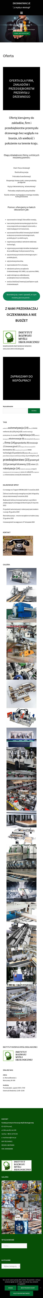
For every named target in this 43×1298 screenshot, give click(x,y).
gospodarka (22, 442)
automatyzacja (18, 427)
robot (34, 464)
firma (10, 442)
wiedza (23, 472)
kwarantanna (19, 450)
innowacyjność (13, 446)
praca (27, 453)
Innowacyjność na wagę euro (12, 522)
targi (34, 469)
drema (37, 435)
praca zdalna (34, 453)
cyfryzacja (17, 431)
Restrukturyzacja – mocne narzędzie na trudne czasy (21, 516)
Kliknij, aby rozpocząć (21, 33)
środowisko (26, 475)
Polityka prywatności (21, 1293)
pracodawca (7, 456)
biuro (31, 428)
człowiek (15, 435)
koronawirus (9, 450)
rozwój (22, 469)
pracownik (16, 456)
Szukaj (34, 410)
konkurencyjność (30, 446)
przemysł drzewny (18, 464)
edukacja (5, 439)
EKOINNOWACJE (21, 3)
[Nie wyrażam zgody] (41, 1288)
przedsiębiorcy (33, 456)
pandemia (19, 453)
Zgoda (10, 1288)
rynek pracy (28, 469)
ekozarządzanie (29, 439)
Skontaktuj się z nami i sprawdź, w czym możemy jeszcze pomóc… (21, 296)
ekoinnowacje (16, 438)
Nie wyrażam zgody (28, 1288)
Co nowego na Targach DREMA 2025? (15, 490)
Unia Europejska (15, 472)
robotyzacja (11, 468)
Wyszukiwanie (8, 406)
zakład (30, 472)
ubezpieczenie (7, 472)
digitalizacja (27, 434)
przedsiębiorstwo (16, 459)
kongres (23, 446)
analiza (5, 428)
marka (25, 450)
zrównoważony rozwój (13, 475)
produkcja (23, 456)
